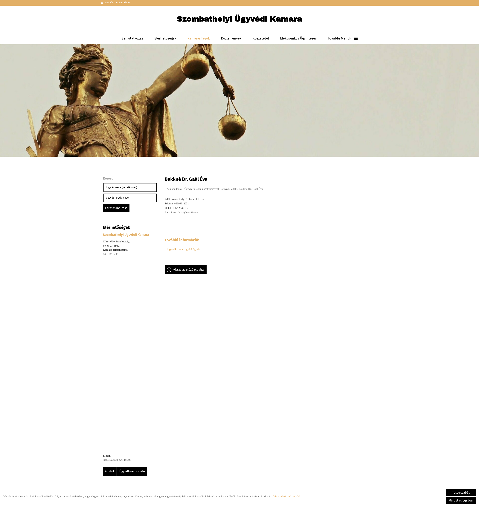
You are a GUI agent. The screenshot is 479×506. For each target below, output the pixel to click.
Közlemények (231, 38)
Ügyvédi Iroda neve (117, 197)
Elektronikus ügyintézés (298, 38)
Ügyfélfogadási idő (132, 471)
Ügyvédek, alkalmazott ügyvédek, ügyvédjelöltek (210, 189)
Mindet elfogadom (461, 500)
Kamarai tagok (198, 38)
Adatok (110, 471)
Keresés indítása (116, 208)
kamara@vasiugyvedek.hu (117, 459)
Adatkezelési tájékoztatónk (287, 496)
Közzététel (261, 38)
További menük (339, 38)
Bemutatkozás (132, 38)
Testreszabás (461, 492)
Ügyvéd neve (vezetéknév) (121, 187)
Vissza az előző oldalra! (189, 269)
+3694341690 (110, 254)
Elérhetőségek (165, 38)
